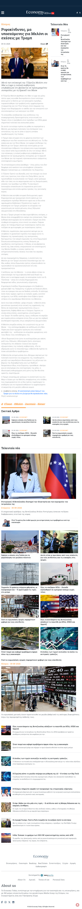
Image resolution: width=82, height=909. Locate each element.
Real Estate (43, 863)
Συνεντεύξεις (55, 863)
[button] (2, 13)
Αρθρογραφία (41, 866)
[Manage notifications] (77, 905)
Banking (32, 863)
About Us (21, 880)
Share (42, 44)
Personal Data (58, 880)
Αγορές (73, 863)
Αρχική (32, 880)
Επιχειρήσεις (11, 863)
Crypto (65, 863)
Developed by (35, 875)
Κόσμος (5, 24)
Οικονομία (23, 863)
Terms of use (44, 880)
